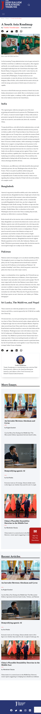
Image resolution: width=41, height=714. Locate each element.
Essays (7, 18)
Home (2, 18)
